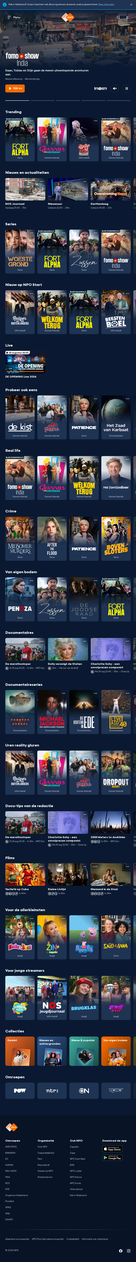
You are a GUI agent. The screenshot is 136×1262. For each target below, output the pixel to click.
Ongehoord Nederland (16, 1195)
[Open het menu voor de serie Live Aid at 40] (127, 693)
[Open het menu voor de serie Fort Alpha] (31, 121)
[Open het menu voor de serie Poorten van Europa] (31, 693)
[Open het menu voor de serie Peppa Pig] (95, 919)
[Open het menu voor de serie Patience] (95, 399)
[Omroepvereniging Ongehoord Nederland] (84, 1091)
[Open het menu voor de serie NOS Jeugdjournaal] (63, 979)
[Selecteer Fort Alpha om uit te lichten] (93, 99)
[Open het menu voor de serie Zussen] (95, 233)
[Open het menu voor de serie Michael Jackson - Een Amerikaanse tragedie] (63, 693)
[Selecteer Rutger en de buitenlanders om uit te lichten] (43, 99)
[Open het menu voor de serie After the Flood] (63, 520)
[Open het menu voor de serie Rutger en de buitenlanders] (31, 294)
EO (6, 1159)
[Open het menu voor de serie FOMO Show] (127, 121)
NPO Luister (76, 1171)
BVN (72, 1165)
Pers (40, 1159)
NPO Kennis (76, 1177)
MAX (7, 1177)
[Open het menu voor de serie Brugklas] (95, 979)
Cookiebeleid (73, 1239)
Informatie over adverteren (95, 1239)
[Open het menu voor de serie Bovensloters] (127, 520)
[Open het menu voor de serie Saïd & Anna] (127, 919)
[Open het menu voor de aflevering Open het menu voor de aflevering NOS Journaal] (42, 181)
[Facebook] (121, 1251)
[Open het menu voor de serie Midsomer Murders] (31, 520)
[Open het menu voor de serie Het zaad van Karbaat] (127, 399)
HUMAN (9, 1165)
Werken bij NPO (45, 1171)
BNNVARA (10, 1153)
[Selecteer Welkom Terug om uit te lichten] (68, 99)
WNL (7, 1213)
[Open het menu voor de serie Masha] (31, 919)
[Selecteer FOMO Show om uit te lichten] (17, 99)
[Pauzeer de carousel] (127, 88)
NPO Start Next (77, 1159)
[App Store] (112, 1148)
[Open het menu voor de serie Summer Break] (31, 979)
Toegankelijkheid (46, 1153)
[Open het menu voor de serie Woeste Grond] (31, 233)
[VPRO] (116, 1091)
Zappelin (74, 1147)
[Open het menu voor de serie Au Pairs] (63, 399)
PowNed (9, 1201)
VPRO (8, 1207)
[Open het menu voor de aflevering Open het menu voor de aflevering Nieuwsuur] (85, 181)
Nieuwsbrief (43, 1165)
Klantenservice (45, 1177)
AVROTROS (11, 1147)
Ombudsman (76, 1189)
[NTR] (52, 1091)
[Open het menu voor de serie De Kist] (31, 399)
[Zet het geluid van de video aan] (115, 88)
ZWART (9, 1219)
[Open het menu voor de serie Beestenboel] (127, 294)
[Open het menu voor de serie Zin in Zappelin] (63, 919)
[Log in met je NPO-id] (127, 17)
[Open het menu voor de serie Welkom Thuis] (127, 979)
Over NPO (42, 1147)
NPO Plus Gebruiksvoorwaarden (48, 1239)
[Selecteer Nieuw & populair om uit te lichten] (119, 99)
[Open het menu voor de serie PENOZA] (31, 581)
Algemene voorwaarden (17, 1239)
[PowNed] (20, 1091)
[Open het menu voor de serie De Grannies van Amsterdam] (63, 121)
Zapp (72, 1153)
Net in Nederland (78, 1195)
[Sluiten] (131, 5)
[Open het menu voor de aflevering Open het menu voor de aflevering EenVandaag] (127, 181)
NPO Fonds (75, 1183)
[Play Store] (112, 1158)
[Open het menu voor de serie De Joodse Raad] (95, 581)
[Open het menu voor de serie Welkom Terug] (63, 294)
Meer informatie (106, 4)
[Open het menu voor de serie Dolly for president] (95, 121)
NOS (7, 1183)
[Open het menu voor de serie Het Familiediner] (127, 459)
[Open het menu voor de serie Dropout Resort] (127, 754)
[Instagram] (129, 1251)
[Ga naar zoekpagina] (118, 17)
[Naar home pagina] (68, 17)
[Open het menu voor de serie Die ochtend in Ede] (95, 693)
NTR (7, 1189)
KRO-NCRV (10, 1171)
